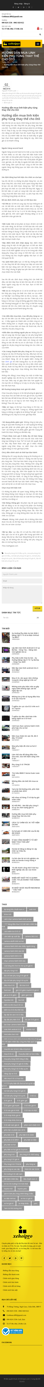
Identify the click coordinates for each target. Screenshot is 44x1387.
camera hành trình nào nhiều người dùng (19, 946)
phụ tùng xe (30, 1164)
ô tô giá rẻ (8, 1100)
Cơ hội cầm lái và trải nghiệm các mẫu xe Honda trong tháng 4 (25, 859)
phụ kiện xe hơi (10, 1145)
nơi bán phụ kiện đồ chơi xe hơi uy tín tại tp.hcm (18, 1084)
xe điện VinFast (10, 1198)
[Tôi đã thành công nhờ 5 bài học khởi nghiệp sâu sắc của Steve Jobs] (6, 869)
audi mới (32, 909)
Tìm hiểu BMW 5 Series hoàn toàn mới (26, 774)
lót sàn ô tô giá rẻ (32, 1019)
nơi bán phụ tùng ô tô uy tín (14, 1096)
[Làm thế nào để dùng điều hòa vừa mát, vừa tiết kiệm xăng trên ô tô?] (6, 756)
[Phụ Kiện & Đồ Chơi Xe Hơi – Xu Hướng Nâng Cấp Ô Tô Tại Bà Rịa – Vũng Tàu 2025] (6, 660)
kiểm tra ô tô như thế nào (14, 1010)
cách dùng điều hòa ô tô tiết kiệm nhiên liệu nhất (19, 925)
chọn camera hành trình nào (14, 961)
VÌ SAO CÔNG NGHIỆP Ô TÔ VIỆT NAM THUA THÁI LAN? (25, 841)
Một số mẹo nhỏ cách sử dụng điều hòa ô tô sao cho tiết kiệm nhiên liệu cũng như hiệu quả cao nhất (21, 1041)
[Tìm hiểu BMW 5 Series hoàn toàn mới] (6, 774)
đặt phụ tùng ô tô (11, 970)
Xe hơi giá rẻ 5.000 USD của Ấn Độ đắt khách (25, 832)
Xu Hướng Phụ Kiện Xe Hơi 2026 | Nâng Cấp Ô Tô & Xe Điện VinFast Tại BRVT (25, 635)
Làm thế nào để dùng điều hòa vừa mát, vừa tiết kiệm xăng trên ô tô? (25, 757)
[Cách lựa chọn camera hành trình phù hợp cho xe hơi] (6, 728)
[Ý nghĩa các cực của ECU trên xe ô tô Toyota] (6, 708)
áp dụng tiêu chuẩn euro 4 (14, 909)
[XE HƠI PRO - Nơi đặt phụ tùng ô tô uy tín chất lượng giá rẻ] (6, 806)
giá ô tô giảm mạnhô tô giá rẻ (27, 990)
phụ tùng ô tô (9, 1154)
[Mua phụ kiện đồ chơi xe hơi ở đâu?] (6, 747)
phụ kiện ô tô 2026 (26, 1135)
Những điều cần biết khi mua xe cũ (25, 782)
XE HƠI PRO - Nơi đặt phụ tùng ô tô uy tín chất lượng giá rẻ (25, 806)
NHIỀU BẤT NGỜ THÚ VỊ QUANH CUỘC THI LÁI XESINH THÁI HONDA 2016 (26, 880)
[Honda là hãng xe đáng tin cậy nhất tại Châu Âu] (6, 850)
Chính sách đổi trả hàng (11, 1286)
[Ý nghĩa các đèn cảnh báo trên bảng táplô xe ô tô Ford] (6, 718)
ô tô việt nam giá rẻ (11, 1125)
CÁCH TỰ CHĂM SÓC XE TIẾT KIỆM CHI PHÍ (25, 824)
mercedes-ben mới (11, 1034)
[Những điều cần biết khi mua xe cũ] (6, 782)
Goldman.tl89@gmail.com (12, 16)
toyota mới (8, 1189)
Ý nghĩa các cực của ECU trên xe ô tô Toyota (25, 707)
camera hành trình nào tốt (14, 951)
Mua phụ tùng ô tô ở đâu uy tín (16, 1069)
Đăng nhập (18, 4)
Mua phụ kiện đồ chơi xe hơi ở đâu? (24, 747)
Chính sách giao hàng (11, 1278)
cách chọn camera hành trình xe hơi (17, 919)
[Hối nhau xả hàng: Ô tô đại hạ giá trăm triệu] (6, 798)
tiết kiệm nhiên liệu (11, 1179)
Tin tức (14, 62)
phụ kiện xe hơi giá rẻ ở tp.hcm (15, 1149)
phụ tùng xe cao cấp (12, 1169)
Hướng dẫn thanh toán (11, 1274)
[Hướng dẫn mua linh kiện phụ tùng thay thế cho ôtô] (6, 815)
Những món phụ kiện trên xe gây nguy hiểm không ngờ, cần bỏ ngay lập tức (25, 689)
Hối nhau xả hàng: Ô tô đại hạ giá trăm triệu (25, 798)
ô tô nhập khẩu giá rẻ (12, 1115)
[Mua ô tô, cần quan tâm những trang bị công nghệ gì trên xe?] (6, 679)
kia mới (21, 1000)
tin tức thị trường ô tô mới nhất (16, 1184)
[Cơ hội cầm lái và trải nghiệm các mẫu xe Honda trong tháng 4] (6, 860)
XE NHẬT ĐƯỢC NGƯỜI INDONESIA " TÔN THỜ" (26, 889)
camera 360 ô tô (31, 936)
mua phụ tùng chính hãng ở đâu (16, 1059)
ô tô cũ (33, 1096)
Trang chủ (6, 62)
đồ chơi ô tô (24, 985)
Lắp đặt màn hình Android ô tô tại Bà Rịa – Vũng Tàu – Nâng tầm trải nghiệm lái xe (26, 650)
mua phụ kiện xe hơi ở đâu (29, 1054)
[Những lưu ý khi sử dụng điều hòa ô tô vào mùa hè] (6, 698)
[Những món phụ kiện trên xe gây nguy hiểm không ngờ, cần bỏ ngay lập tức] (6, 688)
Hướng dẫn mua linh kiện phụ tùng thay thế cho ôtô (24, 815)
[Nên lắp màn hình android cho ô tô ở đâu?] (6, 670)
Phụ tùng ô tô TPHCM (21, 764)
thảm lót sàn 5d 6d (32, 1169)
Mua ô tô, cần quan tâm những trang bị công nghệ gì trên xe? (25, 679)
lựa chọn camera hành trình (14, 1024)
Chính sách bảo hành (10, 1282)
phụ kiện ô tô (9, 1135)
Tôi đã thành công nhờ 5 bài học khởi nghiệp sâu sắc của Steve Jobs (25, 870)
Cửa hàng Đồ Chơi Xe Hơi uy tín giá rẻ (18, 966)
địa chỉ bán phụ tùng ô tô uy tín (16, 980)
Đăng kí (27, 4)
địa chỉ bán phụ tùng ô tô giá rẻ (16, 975)
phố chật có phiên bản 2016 (14, 1130)
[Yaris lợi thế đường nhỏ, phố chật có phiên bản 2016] (6, 790)
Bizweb (22, 1381)
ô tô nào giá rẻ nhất (11, 1110)
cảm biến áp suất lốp (12, 936)
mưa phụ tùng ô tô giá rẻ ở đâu (16, 1064)
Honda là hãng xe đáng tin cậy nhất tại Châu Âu (24, 850)
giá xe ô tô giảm (10, 995)
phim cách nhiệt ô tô (32, 1125)
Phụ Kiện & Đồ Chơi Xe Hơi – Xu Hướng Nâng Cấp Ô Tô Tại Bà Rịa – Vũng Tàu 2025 (25, 660)
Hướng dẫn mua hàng (11, 1270)
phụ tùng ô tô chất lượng (29, 1154)
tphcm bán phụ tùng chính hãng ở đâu (18, 1193)
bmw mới (7, 914)
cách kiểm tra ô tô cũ (12, 931)
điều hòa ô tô (9, 985)
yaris (35, 1203)
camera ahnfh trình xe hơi (14, 941)
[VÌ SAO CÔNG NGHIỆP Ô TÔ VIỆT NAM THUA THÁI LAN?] (6, 841)
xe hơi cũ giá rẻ (26, 1198)
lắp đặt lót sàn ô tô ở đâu (14, 1015)
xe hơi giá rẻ (8, 1203)
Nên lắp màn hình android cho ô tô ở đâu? (25, 669)
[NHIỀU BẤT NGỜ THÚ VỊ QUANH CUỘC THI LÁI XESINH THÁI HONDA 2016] (6, 879)
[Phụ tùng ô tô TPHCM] (6, 765)
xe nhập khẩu (24, 1203)
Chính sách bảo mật (10, 1290)
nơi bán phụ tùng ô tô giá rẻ (14, 1091)
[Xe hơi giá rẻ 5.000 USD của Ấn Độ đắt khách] (6, 832)
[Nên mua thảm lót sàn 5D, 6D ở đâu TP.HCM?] (6, 738)
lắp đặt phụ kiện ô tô (12, 1019)
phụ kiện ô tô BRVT (11, 1140)
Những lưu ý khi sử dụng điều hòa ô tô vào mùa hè (26, 698)
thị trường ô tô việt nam (13, 1174)
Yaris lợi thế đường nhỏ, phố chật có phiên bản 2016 (25, 790)
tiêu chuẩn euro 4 (30, 1179)
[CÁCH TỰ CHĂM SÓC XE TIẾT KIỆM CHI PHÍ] (6, 823)
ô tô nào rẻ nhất (30, 1110)
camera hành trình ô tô (13, 956)
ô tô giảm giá (22, 1100)
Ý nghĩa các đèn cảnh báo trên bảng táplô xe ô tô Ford (24, 717)
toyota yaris (22, 1189)
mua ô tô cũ (8, 1054)
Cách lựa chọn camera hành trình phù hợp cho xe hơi (25, 727)
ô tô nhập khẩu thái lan (13, 1120)
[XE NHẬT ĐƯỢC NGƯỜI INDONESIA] (6, 889)
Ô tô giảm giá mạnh (11, 1105)
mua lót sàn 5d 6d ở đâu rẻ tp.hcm (17, 1049)
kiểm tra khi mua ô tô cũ (13, 1005)
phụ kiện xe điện (30, 1140)
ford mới (7, 990)
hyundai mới (8, 1000)
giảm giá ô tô (27, 995)
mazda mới (30, 1029)
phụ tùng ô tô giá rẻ (11, 1159)
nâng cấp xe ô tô (10, 1073)
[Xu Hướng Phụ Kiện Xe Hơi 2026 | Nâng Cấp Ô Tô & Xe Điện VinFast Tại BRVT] (6, 637)
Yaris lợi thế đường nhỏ (13, 1208)
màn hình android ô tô (12, 1029)
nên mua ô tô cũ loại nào (13, 1078)
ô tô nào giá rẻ (30, 1105)
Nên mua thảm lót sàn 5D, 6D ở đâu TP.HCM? (25, 737)
